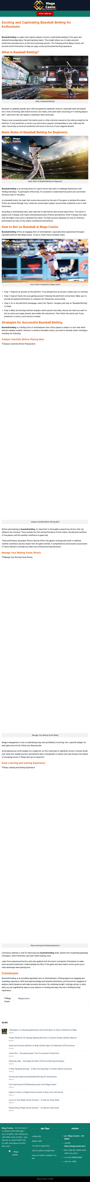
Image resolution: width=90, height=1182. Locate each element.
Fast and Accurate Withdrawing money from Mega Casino (32, 1084)
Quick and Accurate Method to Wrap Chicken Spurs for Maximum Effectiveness (42, 1045)
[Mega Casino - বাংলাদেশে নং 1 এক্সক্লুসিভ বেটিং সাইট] (45, 5)
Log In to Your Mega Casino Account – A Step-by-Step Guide (34, 1100)
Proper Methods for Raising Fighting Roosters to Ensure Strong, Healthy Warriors (43, 1038)
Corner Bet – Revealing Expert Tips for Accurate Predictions (34, 1053)
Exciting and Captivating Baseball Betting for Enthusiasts (33, 1077)
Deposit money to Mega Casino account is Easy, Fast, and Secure (36, 1092)
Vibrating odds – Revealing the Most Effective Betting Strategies (36, 1061)
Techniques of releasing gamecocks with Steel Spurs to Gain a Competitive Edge (43, 1030)
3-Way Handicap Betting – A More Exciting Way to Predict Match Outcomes (40, 1069)
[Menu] (3, 5)
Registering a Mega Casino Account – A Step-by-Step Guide (34, 1108)
